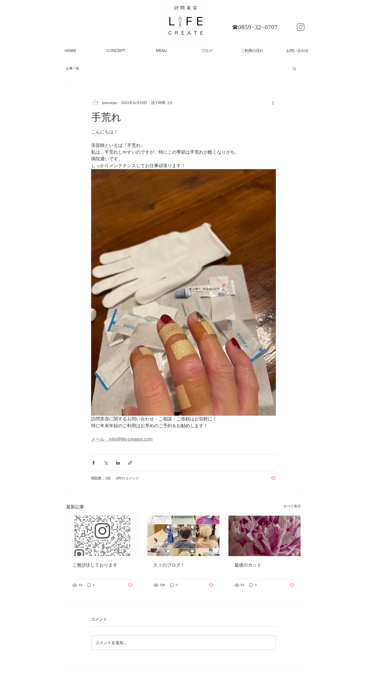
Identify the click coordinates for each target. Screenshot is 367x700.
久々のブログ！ (169, 565)
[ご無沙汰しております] (102, 536)
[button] (294, 68)
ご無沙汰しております (94, 565)
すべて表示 (292, 506)
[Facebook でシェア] (93, 462)
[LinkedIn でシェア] (118, 462)
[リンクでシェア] (130, 462)
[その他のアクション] (273, 103)
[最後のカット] (264, 536)
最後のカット (247, 565)
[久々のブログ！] (184, 536)
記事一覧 (72, 68)
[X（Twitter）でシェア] (105, 462)
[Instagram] (300, 27)
